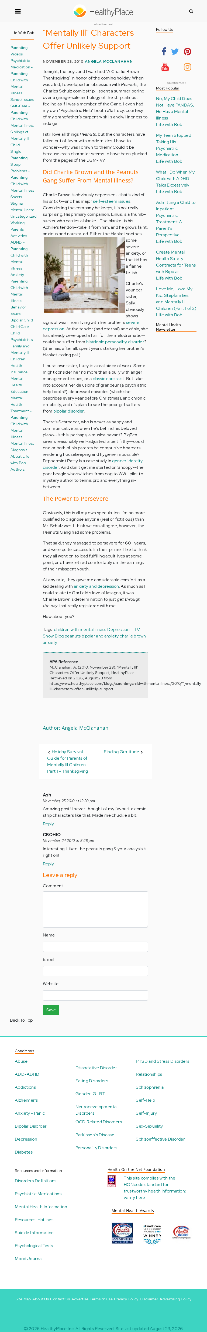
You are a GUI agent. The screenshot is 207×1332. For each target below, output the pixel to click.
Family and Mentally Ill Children (20, 352)
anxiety (50, 642)
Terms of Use (101, 1299)
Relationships (149, 1074)
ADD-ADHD (27, 1074)
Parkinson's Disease (95, 1135)
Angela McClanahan (109, 61)
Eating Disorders (91, 1081)
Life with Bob (169, 124)
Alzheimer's (26, 1100)
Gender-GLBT (90, 1094)
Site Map (23, 1299)
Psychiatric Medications (38, 1194)
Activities (19, 235)
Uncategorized (23, 216)
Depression (26, 1139)
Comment (53, 886)
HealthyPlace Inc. (58, 1328)
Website (51, 983)
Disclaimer (149, 1299)
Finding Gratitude (121, 752)
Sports (16, 196)
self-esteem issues (111, 201)
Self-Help (145, 1100)
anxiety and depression (96, 586)
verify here (134, 1197)
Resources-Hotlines (34, 1220)
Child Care (20, 326)
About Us (40, 1299)
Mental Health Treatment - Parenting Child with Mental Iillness (21, 417)
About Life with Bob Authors (20, 463)
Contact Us (60, 1299)
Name (49, 935)
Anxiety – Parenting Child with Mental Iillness (19, 287)
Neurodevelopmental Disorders (96, 1110)
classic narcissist (108, 378)
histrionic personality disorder (115, 342)
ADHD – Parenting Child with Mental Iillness (19, 255)
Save (51, 1010)
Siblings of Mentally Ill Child (20, 138)
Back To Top (21, 1020)
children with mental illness (80, 629)
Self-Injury (146, 1113)
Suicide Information (34, 1232)
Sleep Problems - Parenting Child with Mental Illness (22, 177)
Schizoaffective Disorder (160, 1139)
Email (48, 959)
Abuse (21, 1061)
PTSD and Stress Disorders (162, 1061)
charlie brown (133, 636)
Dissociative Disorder (96, 1068)
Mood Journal (29, 1258)
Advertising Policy (175, 1299)
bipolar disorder (68, 411)
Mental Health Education (20, 385)
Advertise (80, 1299)
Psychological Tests (34, 1245)
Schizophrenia (150, 1087)
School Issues (22, 99)
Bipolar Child (22, 320)
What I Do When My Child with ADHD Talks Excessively (175, 178)
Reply (48, 824)
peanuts (73, 636)
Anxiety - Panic (30, 1113)
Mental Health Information (41, 1207)
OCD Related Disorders (98, 1122)
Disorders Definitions (35, 1181)
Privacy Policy (126, 1299)
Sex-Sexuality (149, 1126)
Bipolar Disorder (31, 1126)
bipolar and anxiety (100, 636)
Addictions (25, 1087)
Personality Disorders (96, 1148)
